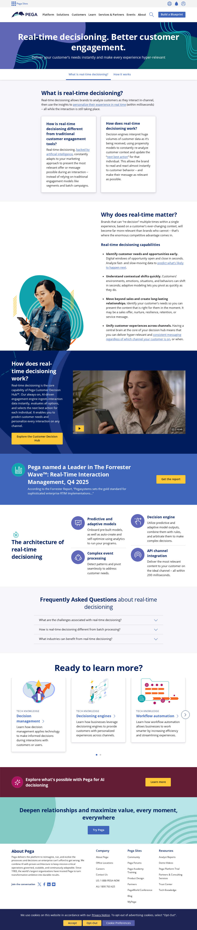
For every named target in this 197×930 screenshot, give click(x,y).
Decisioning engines (93, 716)
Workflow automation (155, 716)
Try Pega (98, 830)
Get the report (170, 479)
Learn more (158, 782)
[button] (98, 620)
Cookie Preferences (118, 923)
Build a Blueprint (172, 14)
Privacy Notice (101, 915)
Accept (72, 923)
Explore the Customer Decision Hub (37, 438)
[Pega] (24, 14)
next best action (117, 157)
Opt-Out (92, 923)
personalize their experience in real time (99, 104)
